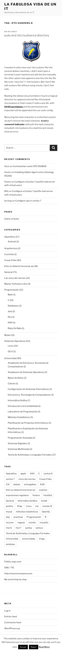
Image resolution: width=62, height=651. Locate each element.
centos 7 (10, 479)
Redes (7, 335)
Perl (10, 317)
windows (10, 544)
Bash (10, 294)
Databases (13, 305)
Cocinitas (9, 254)
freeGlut (47, 495)
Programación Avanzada (20, 438)
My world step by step (15, 579)
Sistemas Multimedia (19, 449)
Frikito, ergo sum (12, 561)
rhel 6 (9, 528)
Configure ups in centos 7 (28, 200)
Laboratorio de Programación (23, 411)
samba (28, 528)
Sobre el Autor (11, 219)
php (8, 517)
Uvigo (42, 538)
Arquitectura (10, 248)
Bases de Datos (16, 378)
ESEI (42, 484)
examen (43, 490)
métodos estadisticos (27, 511)
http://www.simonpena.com (18, 573)
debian (16, 484)
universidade (28, 538)
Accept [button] (23, 647)
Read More (44, 647)
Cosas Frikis (10, 260)
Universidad (10, 358)
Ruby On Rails (15, 328)
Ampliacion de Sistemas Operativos (26, 372)
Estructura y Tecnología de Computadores (29, 394)
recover (10, 522)
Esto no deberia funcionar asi (19, 266)
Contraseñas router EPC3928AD (29, 166)
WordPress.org (12, 628)
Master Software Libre (15, 284)
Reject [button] (33, 647)
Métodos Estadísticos (19, 417)
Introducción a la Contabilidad (23, 406)
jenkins (9, 506)
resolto (32, 522)
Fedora (36, 495)
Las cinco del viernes (15, 278)
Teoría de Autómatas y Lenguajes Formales (30, 454)
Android (12, 241)
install (44, 501)
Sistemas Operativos (15, 341)
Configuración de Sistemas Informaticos (28, 389)
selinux (39, 528)
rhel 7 (18, 528)
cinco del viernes (27, 479)
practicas (18, 517)
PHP (10, 322)
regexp (21, 522)
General (8, 272)
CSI (8, 484)
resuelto (44, 522)
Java (10, 311)
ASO (32, 473)
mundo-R (47, 506)
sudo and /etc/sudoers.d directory (26, 35)
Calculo (11, 383)
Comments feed (12, 622)
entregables (30, 484)
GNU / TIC (9, 567)
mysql (9, 511)
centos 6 (48, 473)
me (37, 506)
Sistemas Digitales (17, 443)
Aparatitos (9, 236)
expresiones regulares (17, 495)
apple (23, 473)
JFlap (19, 506)
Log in (7, 610)
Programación (11, 289)
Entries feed (10, 616)
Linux (10, 346)
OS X (10, 351)
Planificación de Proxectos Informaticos (28, 423)
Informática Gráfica (17, 400)
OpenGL (46, 511)
